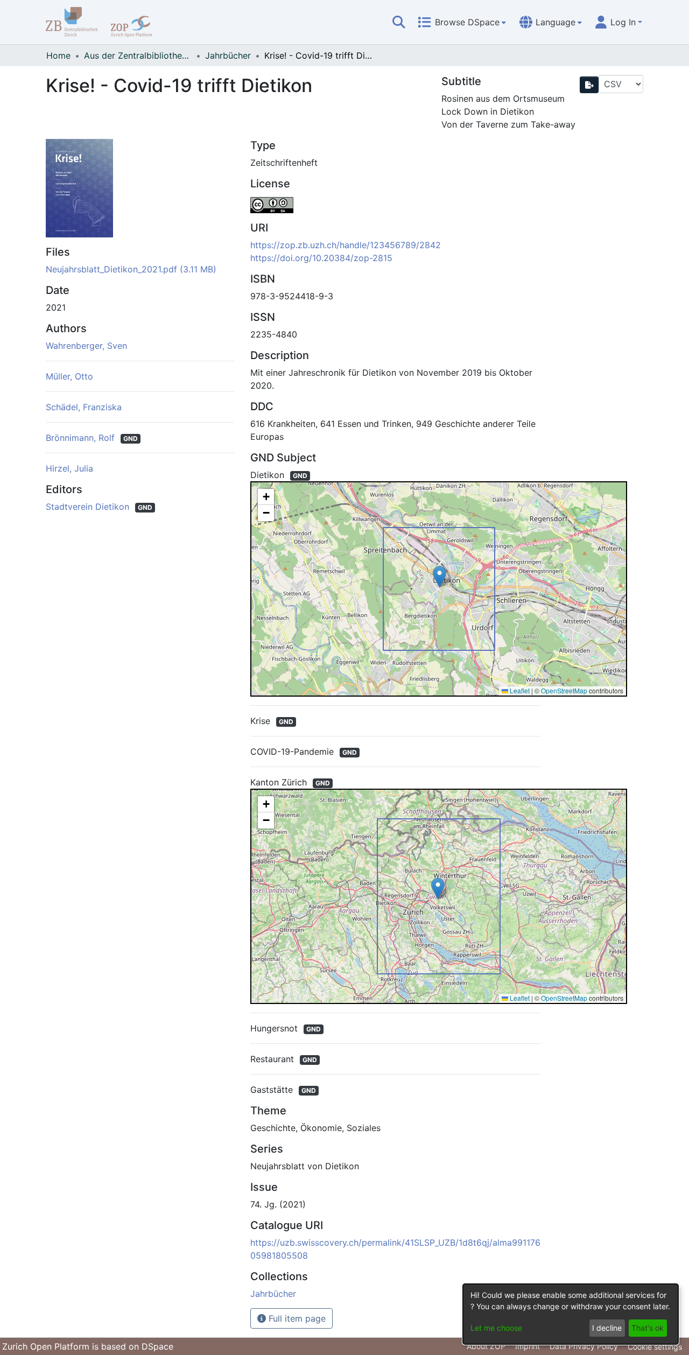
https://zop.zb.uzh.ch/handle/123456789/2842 (345, 245)
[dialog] (570, 1314)
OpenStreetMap (564, 690)
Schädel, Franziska (84, 407)
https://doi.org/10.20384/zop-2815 (321, 257)
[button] (439, 577)
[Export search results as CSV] (589, 84)
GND (130, 438)
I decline (607, 1327)
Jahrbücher (228, 55)
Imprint (527, 1346)
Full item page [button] (296, 1318)
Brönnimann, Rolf (81, 437)
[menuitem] (462, 22)
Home (58, 55)
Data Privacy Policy (584, 1346)
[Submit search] (399, 22)
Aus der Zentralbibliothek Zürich (138, 55)
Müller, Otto (69, 376)
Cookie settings (655, 1346)
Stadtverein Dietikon (89, 506)
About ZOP (486, 1346)
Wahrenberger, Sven (86, 345)
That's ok (647, 1327)
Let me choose (496, 1327)
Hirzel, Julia (69, 468)
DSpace (157, 1346)
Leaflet (519, 690)
